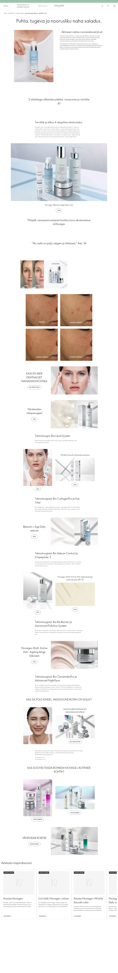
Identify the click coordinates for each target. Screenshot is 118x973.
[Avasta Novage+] (18, 894)
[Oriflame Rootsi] (59, 5)
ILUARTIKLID (11, 13)
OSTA (59, 210)
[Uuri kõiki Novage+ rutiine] (53, 894)
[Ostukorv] (114, 6)
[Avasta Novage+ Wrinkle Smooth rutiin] (89, 894)
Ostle (6, 6)
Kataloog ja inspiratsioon (23, 6)
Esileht (5, 13)
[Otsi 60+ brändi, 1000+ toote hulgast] (102, 6)
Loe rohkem (7, 916)
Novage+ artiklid (19, 13)
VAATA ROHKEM (37, 819)
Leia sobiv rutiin (75, 741)
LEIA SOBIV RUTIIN (34, 387)
